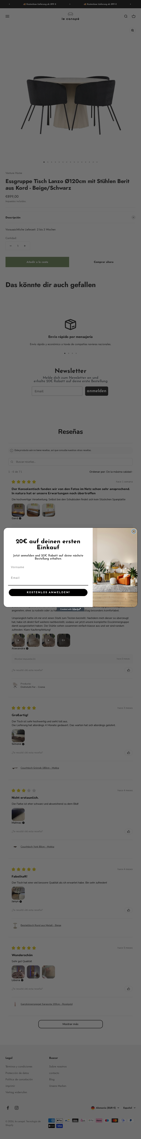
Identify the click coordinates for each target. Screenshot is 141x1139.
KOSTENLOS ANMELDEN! (48, 592)
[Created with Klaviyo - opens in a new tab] (70, 609)
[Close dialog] (134, 531)
